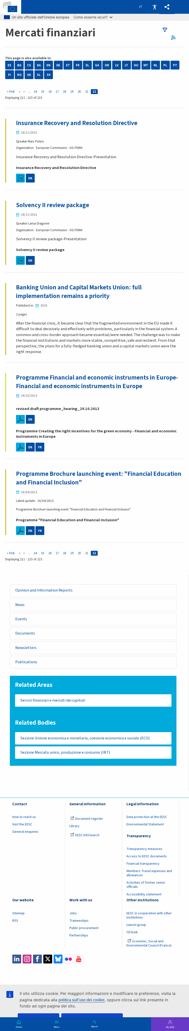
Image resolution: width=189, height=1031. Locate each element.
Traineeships (79, 920)
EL (87, 65)
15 (43, 91)
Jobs (73, 913)
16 (50, 91)
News (20, 605)
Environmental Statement (145, 824)
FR (77, 65)
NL (156, 65)
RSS (175, 37)
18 (65, 91)
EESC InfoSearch (87, 835)
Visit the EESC (22, 824)
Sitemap (18, 913)
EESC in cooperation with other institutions (149, 915)
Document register (89, 818)
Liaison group (136, 924)
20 (80, 91)
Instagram (27, 959)
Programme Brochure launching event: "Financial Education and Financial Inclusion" (98, 478)
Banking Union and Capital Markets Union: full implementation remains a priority (79, 291)
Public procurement (83, 928)
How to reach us (24, 817)
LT (126, 65)
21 (87, 91)
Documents (25, 633)
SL (39, 74)
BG (19, 65)
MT (145, 65)
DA (39, 65)
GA (97, 65)
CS (29, 65)
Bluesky (58, 959)
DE (58, 65)
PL (165, 65)
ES (9, 65)
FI (9, 74)
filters (165, 30)
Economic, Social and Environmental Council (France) (149, 943)
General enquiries (25, 831)
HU (136, 65)
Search (94, 1026)
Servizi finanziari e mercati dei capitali (52, 700)
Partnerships (78, 935)
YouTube (78, 959)
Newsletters (25, 648)
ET (68, 65)
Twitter (47, 959)
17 (58, 91)
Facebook (37, 959)
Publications (26, 662)
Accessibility (154, 7)
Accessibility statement (143, 894)
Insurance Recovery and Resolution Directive (76, 123)
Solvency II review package (52, 205)
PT (175, 65)
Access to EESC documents (146, 856)
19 (72, 91)
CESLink (132, 932)
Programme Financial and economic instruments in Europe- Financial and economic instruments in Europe (97, 382)
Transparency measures (144, 849)
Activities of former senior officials (145, 884)
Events (21, 619)
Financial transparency (142, 863)
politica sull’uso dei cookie (82, 1000)
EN (48, 65)
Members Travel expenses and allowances (149, 873)
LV (116, 65)
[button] (167, 7)
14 (36, 91)
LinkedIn (16, 959)
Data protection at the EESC (146, 817)
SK (29, 74)
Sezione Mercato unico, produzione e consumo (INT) (65, 752)
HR (107, 65)
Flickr (68, 959)
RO (19, 74)
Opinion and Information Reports (44, 590)
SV (48, 74)
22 (95, 91)
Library (74, 826)
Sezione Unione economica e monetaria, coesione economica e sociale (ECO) (85, 738)
